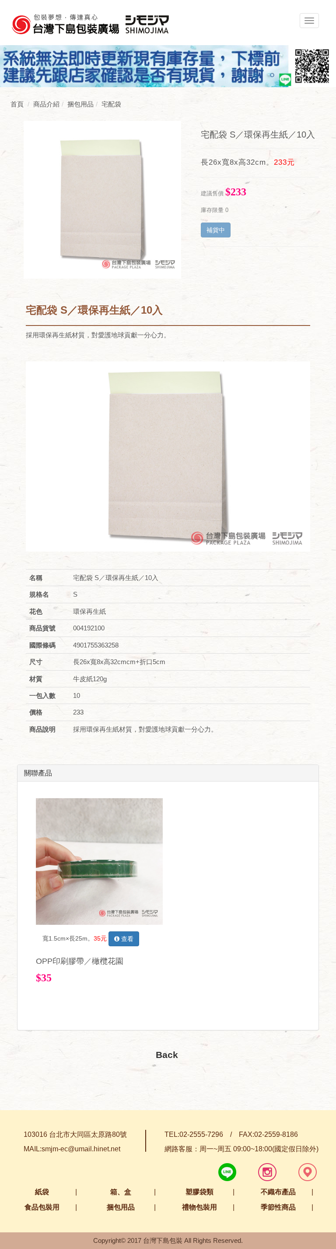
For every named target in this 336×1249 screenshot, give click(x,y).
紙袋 (42, 1192)
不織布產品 (278, 1192)
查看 (126, 938)
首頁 (17, 104)
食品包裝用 (42, 1207)
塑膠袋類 (200, 1192)
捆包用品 (121, 1207)
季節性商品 (278, 1207)
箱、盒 (120, 1192)
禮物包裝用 (199, 1207)
